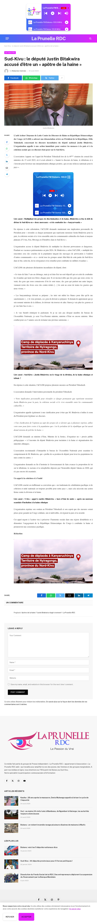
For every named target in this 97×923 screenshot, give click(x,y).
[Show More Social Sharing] (61, 78)
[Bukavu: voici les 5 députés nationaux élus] (11, 850)
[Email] (6, 167)
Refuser (10, 917)
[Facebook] (6, 142)
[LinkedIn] (6, 161)
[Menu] (7, 38)
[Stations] (69, 177)
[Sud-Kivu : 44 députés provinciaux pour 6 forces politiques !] (11, 864)
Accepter (26, 917)
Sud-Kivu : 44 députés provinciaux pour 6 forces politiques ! (46, 861)
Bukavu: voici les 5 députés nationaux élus (38, 847)
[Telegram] (6, 174)
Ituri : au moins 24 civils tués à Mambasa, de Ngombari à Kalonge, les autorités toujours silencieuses (54, 812)
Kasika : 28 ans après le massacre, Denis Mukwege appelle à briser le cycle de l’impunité (54, 799)
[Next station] (46, 13)
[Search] (90, 38)
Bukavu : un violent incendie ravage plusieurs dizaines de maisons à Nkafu (52, 825)
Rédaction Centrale (19, 71)
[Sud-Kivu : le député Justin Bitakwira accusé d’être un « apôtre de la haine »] (48, 104)
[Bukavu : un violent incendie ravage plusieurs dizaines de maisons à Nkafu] (11, 828)
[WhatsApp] (6, 148)
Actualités (10, 52)
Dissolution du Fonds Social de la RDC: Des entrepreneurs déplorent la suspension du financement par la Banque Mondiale (56, 876)
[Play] (53, 13)
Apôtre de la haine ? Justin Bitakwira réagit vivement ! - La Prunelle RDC (48, 613)
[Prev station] (59, 13)
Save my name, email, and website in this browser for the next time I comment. (42, 684)
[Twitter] (6, 154)
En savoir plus (75, 909)
